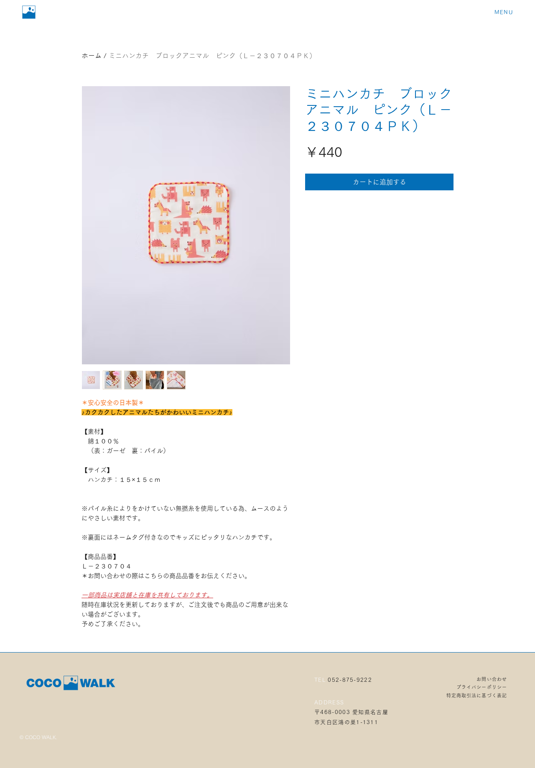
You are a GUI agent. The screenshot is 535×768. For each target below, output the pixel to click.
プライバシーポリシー (481, 687)
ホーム (92, 55)
